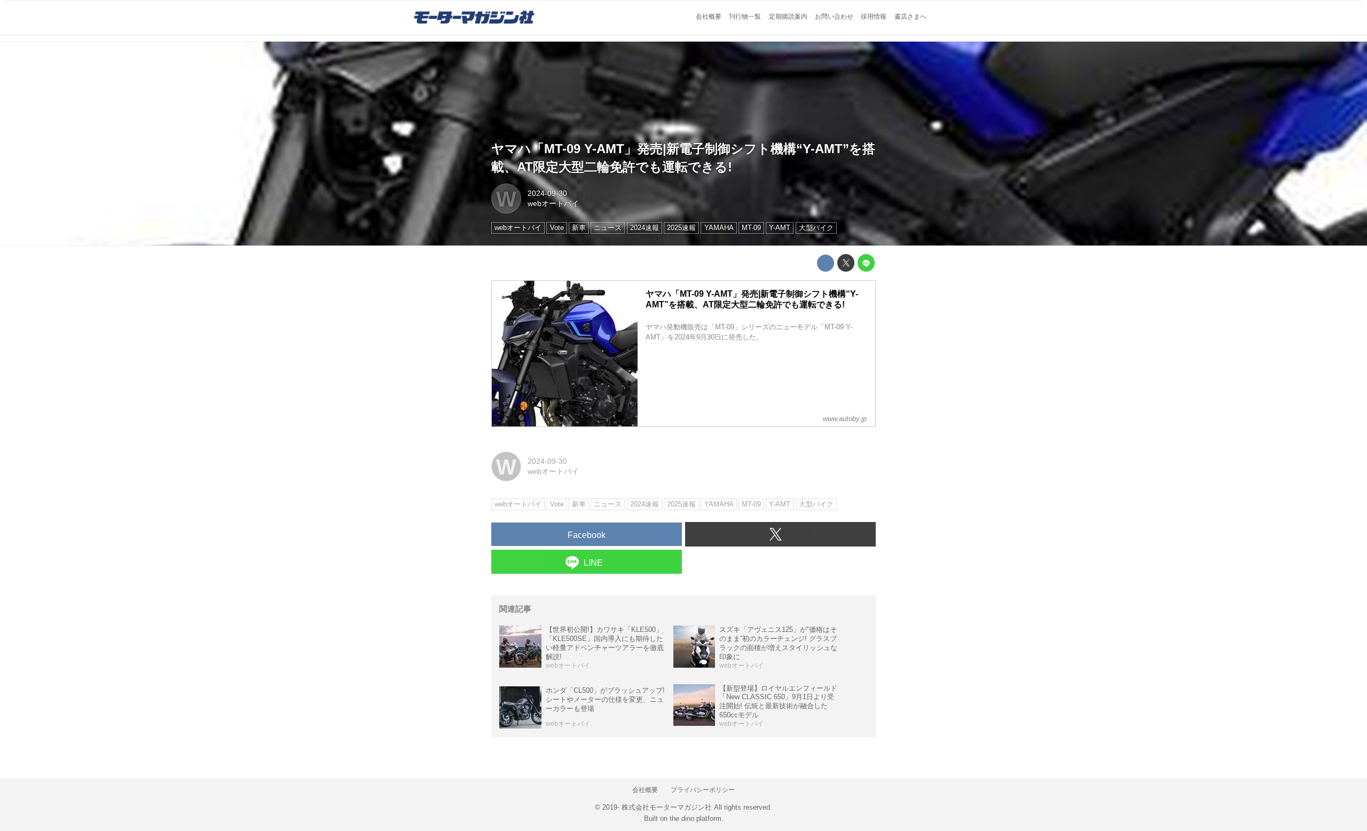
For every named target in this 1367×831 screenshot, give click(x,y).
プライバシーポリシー (703, 790)
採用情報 (873, 16)
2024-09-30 (547, 193)
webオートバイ (553, 203)
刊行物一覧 (745, 16)
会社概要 (708, 16)
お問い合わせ (834, 16)
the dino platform (695, 818)
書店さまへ (910, 16)
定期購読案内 (788, 16)
